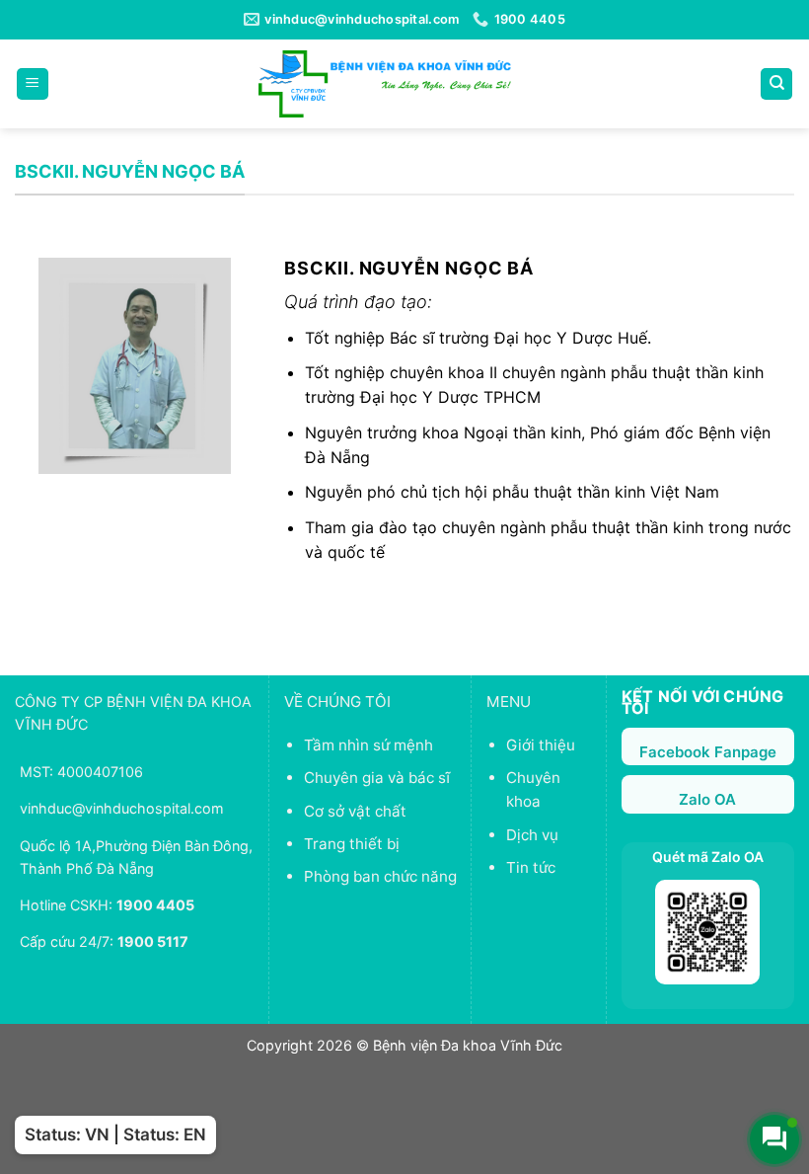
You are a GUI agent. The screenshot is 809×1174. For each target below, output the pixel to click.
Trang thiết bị (352, 843)
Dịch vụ (532, 834)
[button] (32, 84)
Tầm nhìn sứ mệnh (368, 745)
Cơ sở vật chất (355, 811)
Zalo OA (707, 799)
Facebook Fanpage (707, 752)
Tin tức (530, 867)
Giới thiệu (540, 745)
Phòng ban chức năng (380, 876)
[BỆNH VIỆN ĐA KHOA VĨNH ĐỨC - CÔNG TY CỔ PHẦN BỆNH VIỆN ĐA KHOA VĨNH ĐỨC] (384, 83)
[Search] (776, 84)
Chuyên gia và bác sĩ (377, 777)
